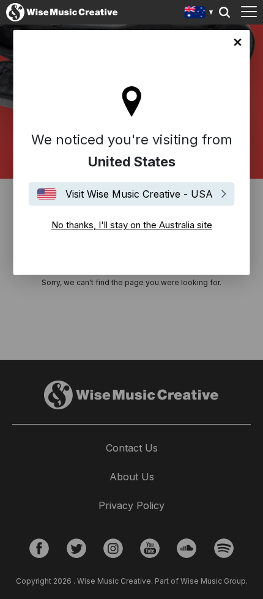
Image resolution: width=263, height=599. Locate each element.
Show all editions (199, 13)
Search (224, 12)
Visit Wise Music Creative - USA (139, 194)
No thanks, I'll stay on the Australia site (238, 42)
